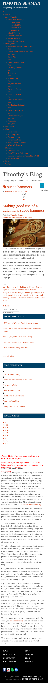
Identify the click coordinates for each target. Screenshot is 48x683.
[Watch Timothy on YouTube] (8, 669)
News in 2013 (16, 30)
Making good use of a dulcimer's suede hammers (24, 208)
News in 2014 (16, 28)
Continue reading (10, 309)
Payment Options (14, 140)
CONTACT (29, 662)
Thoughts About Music (11, 401)
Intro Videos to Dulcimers (18, 153)
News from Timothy (15, 20)
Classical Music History (11, 374)
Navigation (42, 185)
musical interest (15, 295)
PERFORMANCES (9, 662)
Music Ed (9, 148)
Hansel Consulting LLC (32, 679)
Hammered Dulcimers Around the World (23, 156)
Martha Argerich (19, 292)
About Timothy (11, 17)
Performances (10, 127)
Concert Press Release (16, 41)
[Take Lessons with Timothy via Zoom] (16, 669)
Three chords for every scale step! (15, 348)
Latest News (15, 22)
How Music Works (10, 385)
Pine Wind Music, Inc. (32, 677)
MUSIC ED (29, 654)
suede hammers (8, 287)
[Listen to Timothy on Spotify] (12, 669)
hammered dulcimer (28, 290)
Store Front (12, 132)
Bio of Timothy (14, 33)
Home (7, 14)
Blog (7, 161)
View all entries (8, 356)
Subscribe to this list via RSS (16, 192)
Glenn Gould (16, 290)
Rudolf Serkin (20, 298)
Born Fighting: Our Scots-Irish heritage (18, 337)
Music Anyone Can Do (11, 391)
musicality (25, 295)
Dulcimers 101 (13, 151)
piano (5, 301)
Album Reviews (14, 38)
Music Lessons (13, 159)
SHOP (27, 651)
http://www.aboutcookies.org (30, 505)
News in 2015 (16, 25)
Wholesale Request (15, 145)
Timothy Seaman (17, 215)
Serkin (12, 298)
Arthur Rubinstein (21, 287)
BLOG (27, 658)
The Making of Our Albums (13, 396)
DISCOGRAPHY (9, 658)
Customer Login (14, 137)
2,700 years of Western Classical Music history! (21, 323)
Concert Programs (15, 36)
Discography (10, 44)
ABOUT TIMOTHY (10, 654)
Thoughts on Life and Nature (14, 407)
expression (7, 290)
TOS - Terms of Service (17, 143)
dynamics (39, 287)
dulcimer (32, 287)
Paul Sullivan (32, 298)
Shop (7, 129)
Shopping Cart (13, 135)
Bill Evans (41, 298)
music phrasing (32, 292)
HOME (5, 651)
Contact (8, 164)
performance (34, 295)
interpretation (8, 292)
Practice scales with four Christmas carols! (19, 342)
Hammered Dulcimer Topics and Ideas (17, 218)
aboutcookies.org (16, 621)
